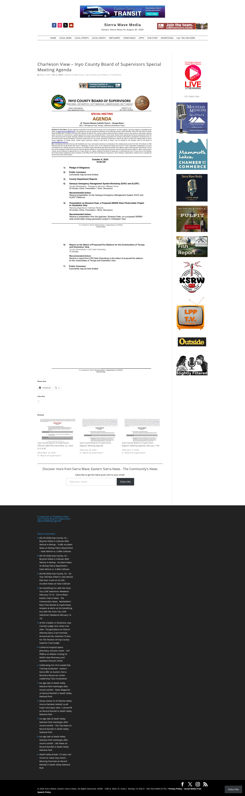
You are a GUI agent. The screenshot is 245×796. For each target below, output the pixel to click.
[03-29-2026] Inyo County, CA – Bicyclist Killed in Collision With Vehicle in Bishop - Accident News (55, 559)
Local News (103, 75)
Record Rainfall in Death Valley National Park (54, 764)
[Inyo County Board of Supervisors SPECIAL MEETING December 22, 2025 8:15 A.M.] (57, 430)
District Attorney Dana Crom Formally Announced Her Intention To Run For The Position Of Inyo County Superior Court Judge (55, 636)
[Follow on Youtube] (71, 25)
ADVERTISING (167, 38)
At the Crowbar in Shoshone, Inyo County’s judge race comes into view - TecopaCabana (55, 626)
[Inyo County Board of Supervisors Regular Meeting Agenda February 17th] (141, 430)
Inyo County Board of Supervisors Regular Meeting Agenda (95, 444)
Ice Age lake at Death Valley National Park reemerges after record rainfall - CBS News (53, 740)
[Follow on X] (65, 25)
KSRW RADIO (129, 38)
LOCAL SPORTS (82, 38)
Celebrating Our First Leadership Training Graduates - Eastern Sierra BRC (55, 668)
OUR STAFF (152, 38)
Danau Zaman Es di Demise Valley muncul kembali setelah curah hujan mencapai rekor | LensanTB (55, 704)
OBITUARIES (114, 38)
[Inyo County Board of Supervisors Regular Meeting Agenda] (99, 430)
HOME (53, 38)
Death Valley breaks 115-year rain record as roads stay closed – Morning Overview (55, 758)
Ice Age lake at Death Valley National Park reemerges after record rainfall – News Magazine (54, 686)
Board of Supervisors (75, 75)
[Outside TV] (192, 346)
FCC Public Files (192, 96)
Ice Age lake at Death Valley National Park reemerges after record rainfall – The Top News (54, 722)
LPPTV (141, 38)
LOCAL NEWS (65, 38)
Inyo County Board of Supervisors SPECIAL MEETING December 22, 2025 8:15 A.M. (55, 445)
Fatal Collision (63, 583)
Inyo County (91, 75)
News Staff (45, 75)
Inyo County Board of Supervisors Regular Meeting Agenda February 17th (140, 444)
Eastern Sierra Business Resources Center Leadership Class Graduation (53, 675)
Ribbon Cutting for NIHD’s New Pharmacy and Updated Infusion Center (53, 657)
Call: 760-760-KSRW (186, 38)
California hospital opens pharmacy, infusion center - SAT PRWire (54, 650)
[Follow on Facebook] (54, 25)
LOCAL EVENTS (99, 38)
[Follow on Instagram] (60, 25)
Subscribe (125, 481)
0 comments (115, 75)
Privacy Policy (175, 788)
